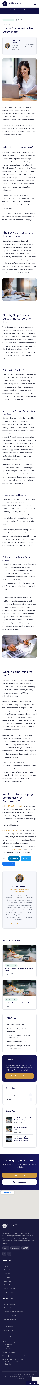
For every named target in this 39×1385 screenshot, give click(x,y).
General (19, 1100)
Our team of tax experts (11, 830)
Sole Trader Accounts (11, 1308)
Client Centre (8, 1292)
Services (7, 1274)
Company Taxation (10, 1319)
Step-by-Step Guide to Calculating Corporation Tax (18, 1036)
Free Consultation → (19, 1076)
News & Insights (13, 11)
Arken (22, 1378)
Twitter (27, 858)
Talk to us (31, 1383)
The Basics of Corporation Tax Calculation (17, 1030)
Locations (7, 1281)
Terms (22, 1382)
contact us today (14, 849)
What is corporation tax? (15, 1025)
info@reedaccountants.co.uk (15, 1356)
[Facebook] (4, 1254)
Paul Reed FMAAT (16, 41)
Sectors (7, 1277)
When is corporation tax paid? (17, 1042)
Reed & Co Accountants (13, 806)
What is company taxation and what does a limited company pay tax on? (22, 1138)
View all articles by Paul (19, 924)
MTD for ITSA (8, 1330)
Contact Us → (19, 1175)
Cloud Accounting (10, 1304)
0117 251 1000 (20, 1182)
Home (6, 11)
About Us (7, 1270)
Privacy (17, 1382)
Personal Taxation (10, 1315)
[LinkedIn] (9, 1254)
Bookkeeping (8, 1323)
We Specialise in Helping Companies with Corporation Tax (19, 1047)
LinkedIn (15, 858)
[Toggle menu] (35, 3)
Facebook (10, 864)
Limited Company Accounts (13, 1312)
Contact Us (8, 1285)
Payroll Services (9, 1327)
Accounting (8, 20)
